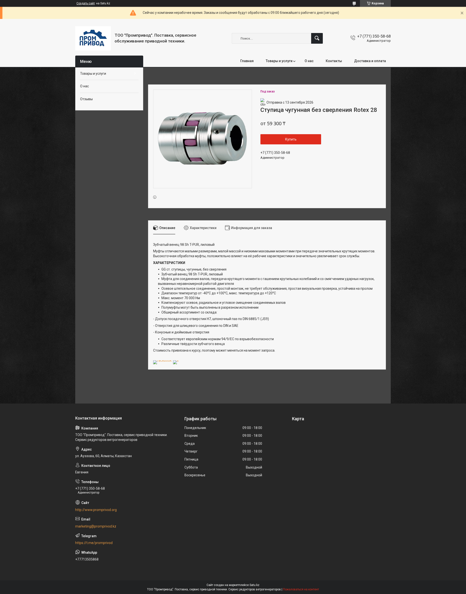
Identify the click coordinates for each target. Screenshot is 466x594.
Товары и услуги (279, 61)
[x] (176, 360)
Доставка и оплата (370, 61)
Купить (291, 139)
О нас (309, 61)
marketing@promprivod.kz (95, 526)
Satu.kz (254, 585)
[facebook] (162, 360)
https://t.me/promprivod (94, 543)
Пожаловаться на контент (301, 589)
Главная (247, 61)
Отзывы (86, 99)
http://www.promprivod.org (96, 510)
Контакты (334, 61)
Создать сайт (85, 3)
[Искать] (317, 38)
